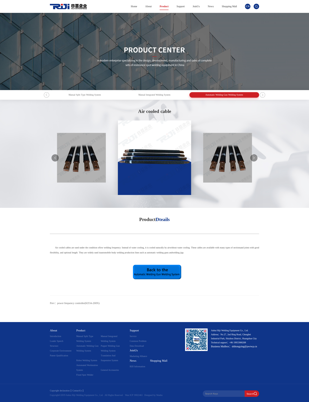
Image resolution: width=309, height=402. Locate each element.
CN (248, 6)
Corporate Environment (60, 351)
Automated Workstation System (87, 367)
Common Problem (138, 341)
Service (133, 336)
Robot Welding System (86, 360)
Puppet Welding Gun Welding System (110, 348)
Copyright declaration (60, 390)
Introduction (55, 336)
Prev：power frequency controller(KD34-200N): (75, 303)
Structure (54, 346)
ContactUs (77, 390)
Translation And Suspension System (109, 358)
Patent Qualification (59, 355)
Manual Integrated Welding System (154, 95)
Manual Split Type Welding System (85, 95)
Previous (46, 95)
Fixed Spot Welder (84, 375)
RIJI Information (137, 366)
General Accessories (110, 370)
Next (262, 95)
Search (250, 394)
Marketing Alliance (138, 356)
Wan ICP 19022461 (134, 395)
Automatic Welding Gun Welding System (224, 95)
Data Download (137, 346)
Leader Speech (56, 341)
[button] (254, 158)
